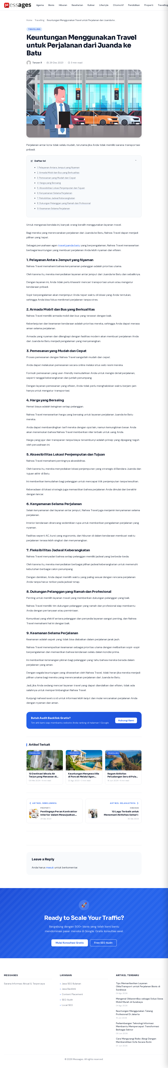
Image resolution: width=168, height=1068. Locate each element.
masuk (50, 867)
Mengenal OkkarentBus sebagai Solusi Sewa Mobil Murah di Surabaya (139, 1000)
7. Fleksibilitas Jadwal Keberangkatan (56, 198)
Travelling (39, 20)
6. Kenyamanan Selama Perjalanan (54, 193)
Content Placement (72, 994)
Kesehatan (77, 5)
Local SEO (67, 1005)
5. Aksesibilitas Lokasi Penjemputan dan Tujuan (61, 188)
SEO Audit (67, 999)
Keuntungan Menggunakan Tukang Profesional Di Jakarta (134, 1012)
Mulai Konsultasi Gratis (70, 942)
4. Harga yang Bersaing (49, 183)
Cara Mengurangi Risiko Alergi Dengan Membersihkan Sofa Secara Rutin (136, 1040)
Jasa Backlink (69, 988)
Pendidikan (134, 5)
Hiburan (63, 5)
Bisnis (51, 5)
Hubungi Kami (126, 720)
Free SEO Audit (103, 942)
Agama (40, 5)
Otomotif (118, 5)
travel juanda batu (69, 245)
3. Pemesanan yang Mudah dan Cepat (56, 177)
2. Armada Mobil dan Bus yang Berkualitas (58, 172)
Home (29, 20)
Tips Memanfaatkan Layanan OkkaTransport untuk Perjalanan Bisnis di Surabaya (138, 986)
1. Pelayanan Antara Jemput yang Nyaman (58, 167)
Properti (148, 5)
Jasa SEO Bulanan (71, 983)
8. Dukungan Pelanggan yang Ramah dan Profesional (64, 203)
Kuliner (91, 5)
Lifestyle (103, 5)
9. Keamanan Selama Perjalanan (53, 208)
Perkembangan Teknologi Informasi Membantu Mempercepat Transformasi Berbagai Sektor (137, 1026)
